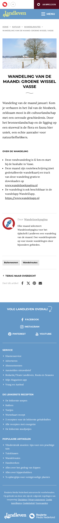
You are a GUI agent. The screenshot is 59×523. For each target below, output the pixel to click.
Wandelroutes (32, 27)
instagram (32, 326)
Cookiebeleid (29, 503)
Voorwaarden (42, 503)
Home (5, 27)
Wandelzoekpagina (36, 219)
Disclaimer (22, 499)
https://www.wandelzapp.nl (22, 198)
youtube (45, 333)
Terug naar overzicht (20, 275)
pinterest (19, 333)
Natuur (16, 27)
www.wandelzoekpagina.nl (21, 185)
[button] (46, 4)
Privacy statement (36, 499)
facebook (32, 319)
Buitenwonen (11, 262)
